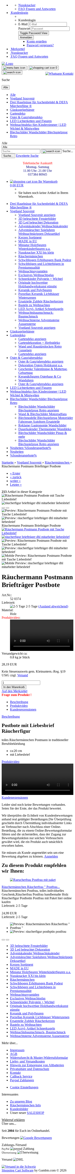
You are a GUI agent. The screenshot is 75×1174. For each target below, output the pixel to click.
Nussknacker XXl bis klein (36, 252)
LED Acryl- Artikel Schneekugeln (40, 309)
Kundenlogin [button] (19, 12)
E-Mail (23, 24)
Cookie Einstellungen (24, 1087)
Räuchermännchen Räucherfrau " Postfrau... (31, 887)
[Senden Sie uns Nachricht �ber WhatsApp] (59, 73)
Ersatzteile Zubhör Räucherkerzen (40, 301)
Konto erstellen (37, 41)
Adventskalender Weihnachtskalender (43, 226)
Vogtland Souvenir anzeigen (36, 215)
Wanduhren (26, 380)
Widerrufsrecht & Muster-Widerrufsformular (39, 1057)
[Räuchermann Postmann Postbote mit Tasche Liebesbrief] (37, 533)
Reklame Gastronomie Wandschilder (42, 425)
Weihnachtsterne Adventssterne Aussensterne (39, 1036)
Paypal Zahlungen (22, 1080)
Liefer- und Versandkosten (27, 1061)
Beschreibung (19, 702)
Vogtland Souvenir (22, 98)
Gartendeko (17, 113)
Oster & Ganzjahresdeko (26, 117)
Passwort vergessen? (40, 45)
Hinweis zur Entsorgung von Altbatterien (37, 1065)
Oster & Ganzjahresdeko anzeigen (40, 361)
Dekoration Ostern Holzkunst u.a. (40, 365)
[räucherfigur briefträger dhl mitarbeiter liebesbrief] (36, 537)
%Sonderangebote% (37, 448)
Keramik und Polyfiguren (35, 290)
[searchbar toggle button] (12, 72)
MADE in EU (27, 241)
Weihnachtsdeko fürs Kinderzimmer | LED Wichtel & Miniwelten (38, 126)
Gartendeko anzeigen (32, 339)
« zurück (15, 477)
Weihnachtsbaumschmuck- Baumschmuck (36, 314)
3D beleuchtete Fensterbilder (37, 218)
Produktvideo (19, 705)
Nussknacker (26, 5)
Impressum (17, 1050)
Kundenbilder (19, 1109)
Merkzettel (17, 49)
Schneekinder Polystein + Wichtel (40, 279)
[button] (3, 508)
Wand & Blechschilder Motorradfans (42, 414)
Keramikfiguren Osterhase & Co (39, 376)
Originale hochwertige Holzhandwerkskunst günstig (37, 284)
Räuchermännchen (30, 256)
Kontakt (15, 1072)
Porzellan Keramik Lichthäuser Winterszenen (39, 1017)
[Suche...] (51, 151)
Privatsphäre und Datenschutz (29, 1069)
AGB (13, 1054)
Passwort (24, 28)
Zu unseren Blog (21, 1101)
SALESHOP (35, 1113)
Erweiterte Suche (27, 155)
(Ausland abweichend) (53, 606)
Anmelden (51, 856)
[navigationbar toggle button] (14, 68)
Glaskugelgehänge (22, 109)
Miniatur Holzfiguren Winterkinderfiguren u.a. (34, 246)
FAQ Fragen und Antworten (37, 9)
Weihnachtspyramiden (33, 271)
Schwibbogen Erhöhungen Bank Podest (44, 260)
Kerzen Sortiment (29, 237)
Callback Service (21, 1076)
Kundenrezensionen (23, 709)
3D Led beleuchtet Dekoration (38, 222)
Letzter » (16, 484)
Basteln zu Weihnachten (34, 305)
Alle (13, 94)
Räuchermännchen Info (25, 1105)
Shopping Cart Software (18, 1170)
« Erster (15, 473)
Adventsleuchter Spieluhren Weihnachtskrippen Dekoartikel (39, 231)
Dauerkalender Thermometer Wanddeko (44, 429)
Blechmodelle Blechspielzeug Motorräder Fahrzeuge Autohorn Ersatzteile (45, 419)
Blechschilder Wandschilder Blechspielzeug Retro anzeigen (38, 408)
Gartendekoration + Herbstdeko (39, 342)
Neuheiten (17, 448)
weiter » (15, 481)
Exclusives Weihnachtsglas (36, 275)
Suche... (67, 151)
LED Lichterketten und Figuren (31, 121)
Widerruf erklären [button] (13, 1120)
